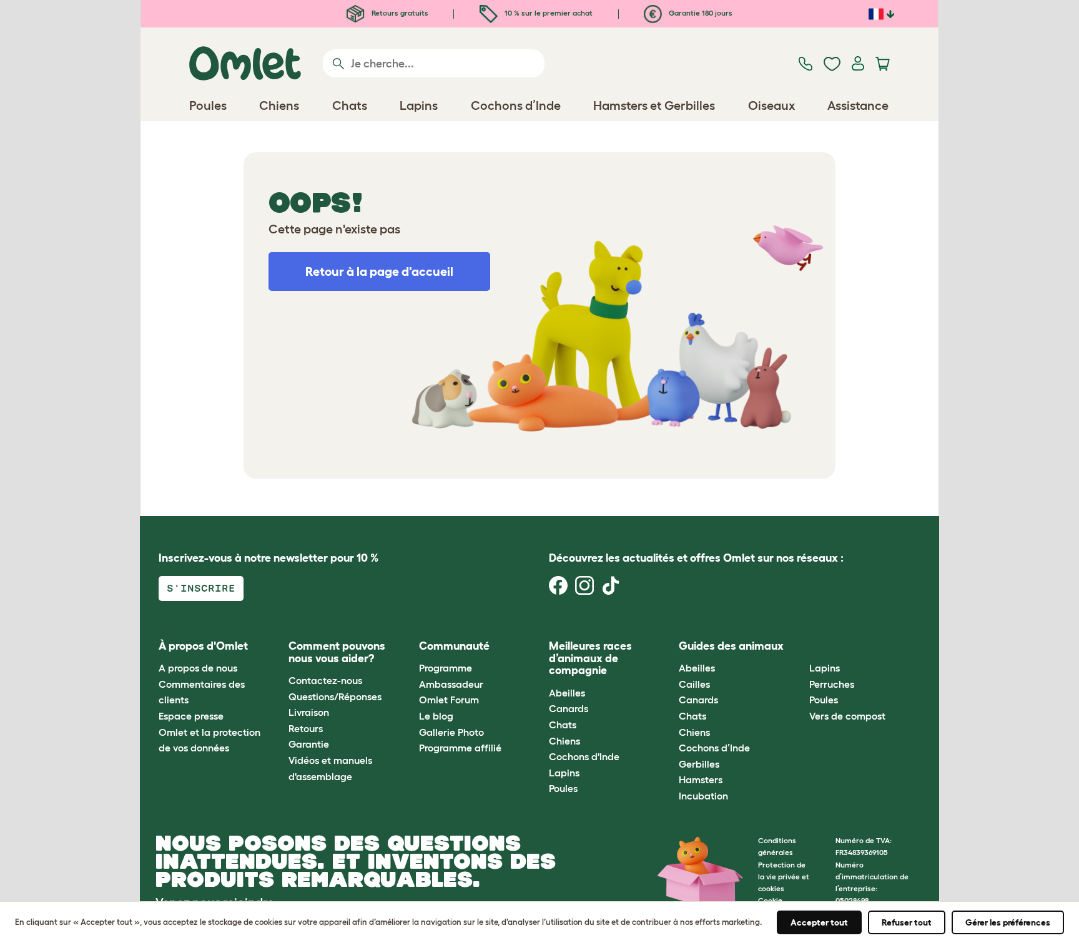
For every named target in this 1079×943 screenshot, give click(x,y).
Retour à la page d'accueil (379, 271)
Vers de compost (847, 715)
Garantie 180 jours (699, 13)
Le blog (436, 715)
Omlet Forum (449, 699)
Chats (562, 724)
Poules (563, 788)
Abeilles (567, 692)
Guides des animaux (731, 646)
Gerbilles (699, 764)
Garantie (308, 744)
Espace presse (191, 715)
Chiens (564, 740)
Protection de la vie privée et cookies (783, 876)
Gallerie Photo (451, 732)
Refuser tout (907, 922)
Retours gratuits (399, 13)
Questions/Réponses (335, 696)
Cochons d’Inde (714, 747)
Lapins (564, 772)
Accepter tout (819, 922)
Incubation (703, 795)
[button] (799, 646)
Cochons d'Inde (584, 756)
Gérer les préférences (1007, 922)
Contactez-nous (325, 680)
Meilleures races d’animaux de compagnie (590, 658)
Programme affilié (460, 747)
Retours (305, 728)
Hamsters (700, 779)
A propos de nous (198, 667)
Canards (568, 708)
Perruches (831, 684)
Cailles (694, 684)
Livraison (308, 712)
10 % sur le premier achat (548, 13)
